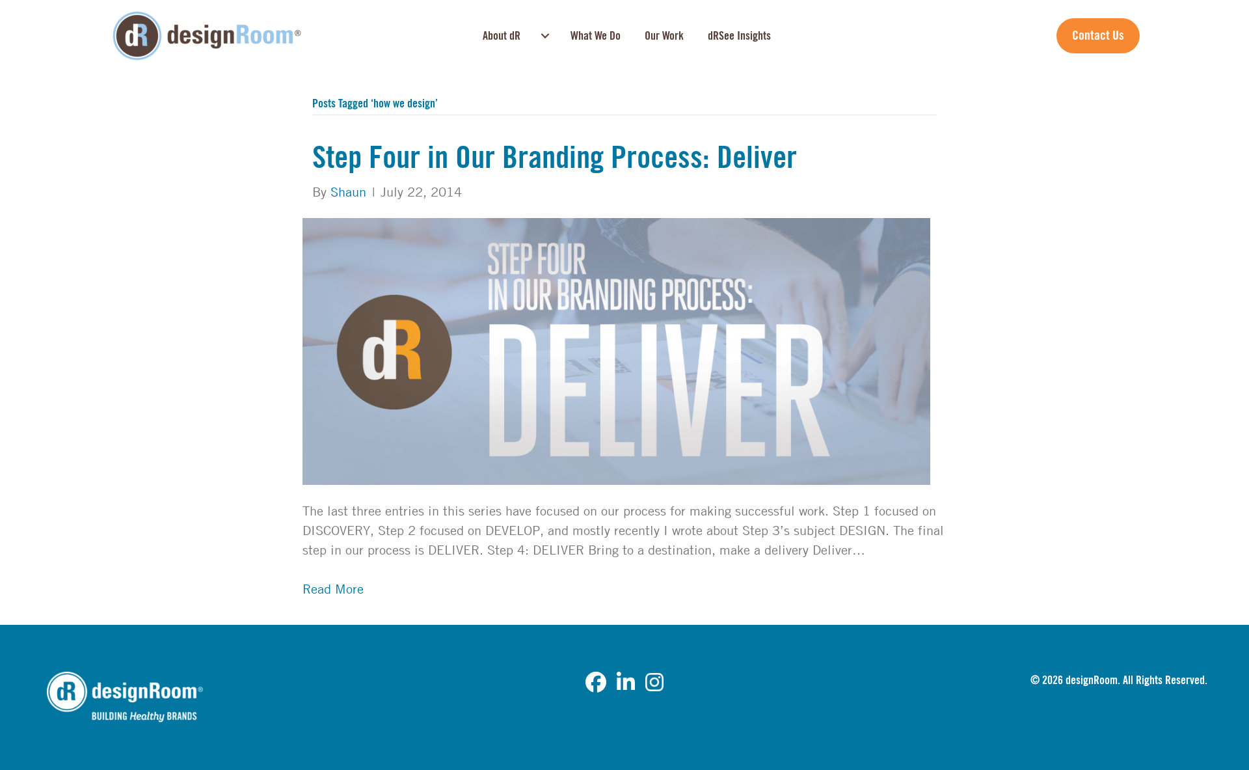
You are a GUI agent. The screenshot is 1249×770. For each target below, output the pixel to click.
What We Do (596, 36)
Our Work (664, 36)
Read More (333, 589)
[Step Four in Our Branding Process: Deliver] (616, 350)
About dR (501, 36)
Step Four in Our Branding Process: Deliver (554, 158)
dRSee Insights (739, 36)
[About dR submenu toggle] (545, 36)
